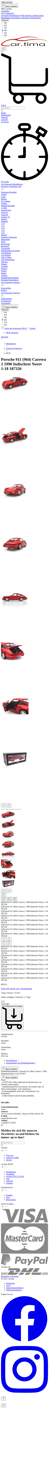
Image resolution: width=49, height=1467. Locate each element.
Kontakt (9, 1195)
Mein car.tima (7, 2)
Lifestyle (9, 1181)
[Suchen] (2, 52)
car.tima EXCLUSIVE (15, 1176)
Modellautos (11, 1172)
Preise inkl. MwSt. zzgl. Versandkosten (16, 989)
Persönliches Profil (16, 15)
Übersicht (5, 15)
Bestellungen (6, 18)
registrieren (9, 13)
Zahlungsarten (38, 15)
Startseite (4, 337)
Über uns (9, 1155)
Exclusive (5, 186)
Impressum (10, 1283)
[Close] (3, 895)
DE (5, 23)
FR (5, 28)
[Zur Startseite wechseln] (24, 45)
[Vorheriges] (3, 805)
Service (9, 1160)
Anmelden (5, 11)
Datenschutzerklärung (14, 1288)
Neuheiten (13, 186)
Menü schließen (11, 6)
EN (5, 25)
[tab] (12, 1060)
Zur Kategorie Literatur (10, 282)
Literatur (9, 1183)
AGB (8, 1285)
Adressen (28, 15)
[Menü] (3, 49)
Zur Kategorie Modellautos (12, 184)
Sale (19, 186)
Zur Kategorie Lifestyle (10, 293)
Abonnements (35, 18)
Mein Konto (11, 1200)
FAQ (8, 1197)
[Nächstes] (9, 805)
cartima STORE (12, 1158)
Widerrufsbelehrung (14, 1290)
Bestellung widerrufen (21, 18)
